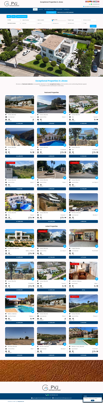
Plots (13, 16)
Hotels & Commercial (21, 16)
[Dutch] (96, 1)
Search (93, 26)
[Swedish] (94, 1)
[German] (90, 1)
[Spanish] (88, 1)
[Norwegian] (98, 1)
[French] (92, 1)
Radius (54, 19)
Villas (9, 16)
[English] (86, 1)
